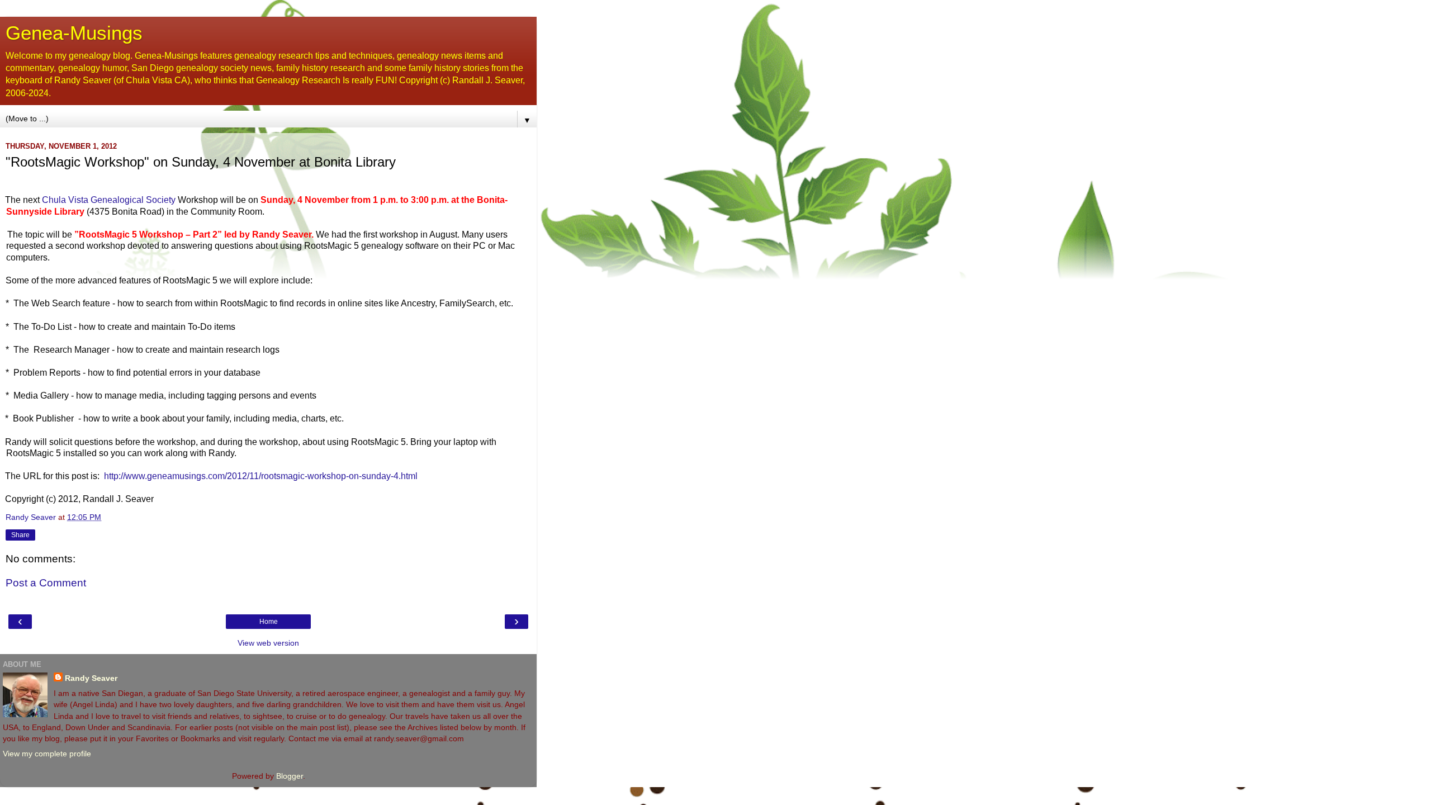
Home (268, 622)
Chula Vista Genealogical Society (110, 200)
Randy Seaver (91, 678)
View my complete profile (47, 753)
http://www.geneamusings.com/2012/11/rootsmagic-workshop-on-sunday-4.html (261, 476)
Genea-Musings (74, 33)
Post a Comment (46, 583)
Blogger (289, 775)
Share (20, 535)
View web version (268, 642)
